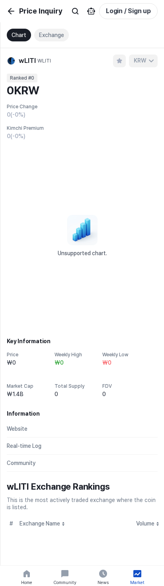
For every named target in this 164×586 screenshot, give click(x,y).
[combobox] (143, 61)
